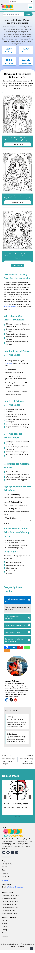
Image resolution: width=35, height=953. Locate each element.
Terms (4, 870)
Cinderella (8, 363)
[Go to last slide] (5, 797)
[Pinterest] (20, 647)
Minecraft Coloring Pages (10, 907)
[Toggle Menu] (30, 6)
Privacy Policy (7, 864)
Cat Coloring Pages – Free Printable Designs (8, 759)
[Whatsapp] (27, 647)
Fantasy (5, 926)
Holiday (4, 930)
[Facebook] (7, 647)
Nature (4, 933)
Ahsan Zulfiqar (10, 807)
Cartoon (4, 920)
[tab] (13, 816)
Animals (5, 923)
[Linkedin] (13, 647)
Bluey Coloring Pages (9, 898)
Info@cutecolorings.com (15, 887)
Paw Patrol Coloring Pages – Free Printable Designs (26, 759)
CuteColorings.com (13, 944)
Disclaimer (5, 867)
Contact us (5, 876)
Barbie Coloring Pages (9, 913)
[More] (7, 650)
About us (5, 873)
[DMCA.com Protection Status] (17, 857)
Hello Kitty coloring (10, 307)
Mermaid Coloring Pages (10, 901)
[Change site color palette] (31, 948)
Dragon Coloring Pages (9, 904)
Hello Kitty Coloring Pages (10, 895)
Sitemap (5, 881)
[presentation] (17, 790)
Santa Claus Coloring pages (16, 804)
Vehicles (5, 936)
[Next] (30, 797)
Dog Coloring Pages (8, 910)
